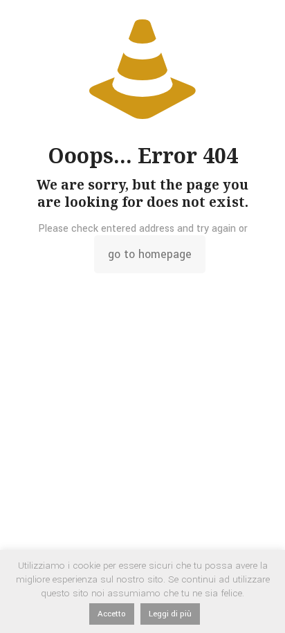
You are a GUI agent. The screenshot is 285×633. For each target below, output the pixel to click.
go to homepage (150, 254)
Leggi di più (170, 614)
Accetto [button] (112, 614)
